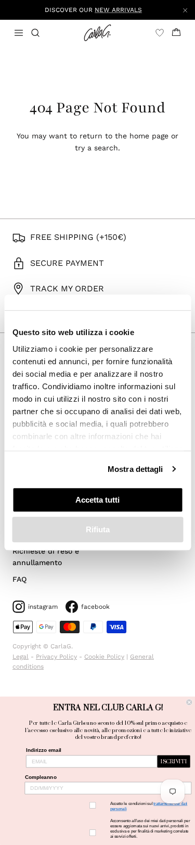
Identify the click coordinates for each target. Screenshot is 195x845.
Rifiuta (98, 529)
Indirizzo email (43, 750)
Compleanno (41, 777)
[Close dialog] (189, 702)
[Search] (41, 32)
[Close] (185, 10)
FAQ (19, 579)
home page (148, 136)
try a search (96, 148)
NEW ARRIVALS (118, 10)
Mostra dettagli (135, 469)
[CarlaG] (97, 33)
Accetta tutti (97, 499)
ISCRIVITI (174, 761)
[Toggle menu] (18, 32)
